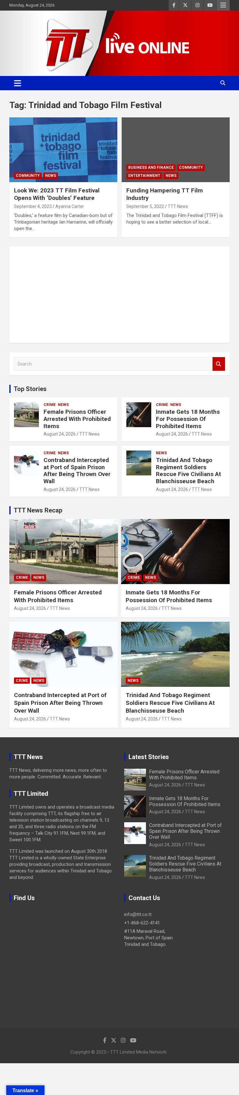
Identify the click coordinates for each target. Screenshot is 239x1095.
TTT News (178, 206)
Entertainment (144, 175)
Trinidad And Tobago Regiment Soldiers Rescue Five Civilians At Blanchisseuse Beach (188, 470)
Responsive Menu (223, 5)
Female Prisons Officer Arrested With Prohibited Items (77, 419)
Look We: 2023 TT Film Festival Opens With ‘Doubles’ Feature (57, 194)
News (50, 175)
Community (28, 175)
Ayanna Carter (69, 206)
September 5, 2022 (145, 206)
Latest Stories (149, 757)
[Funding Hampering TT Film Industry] (175, 149)
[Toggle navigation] (17, 83)
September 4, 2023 (33, 206)
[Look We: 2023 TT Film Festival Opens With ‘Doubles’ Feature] (63, 149)
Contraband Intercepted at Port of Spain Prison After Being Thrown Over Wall (77, 470)
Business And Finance (151, 167)
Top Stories (30, 389)
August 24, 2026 (60, 434)
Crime (50, 405)
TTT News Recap (38, 510)
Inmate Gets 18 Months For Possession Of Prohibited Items (188, 419)
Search (219, 364)
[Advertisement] (119, 294)
